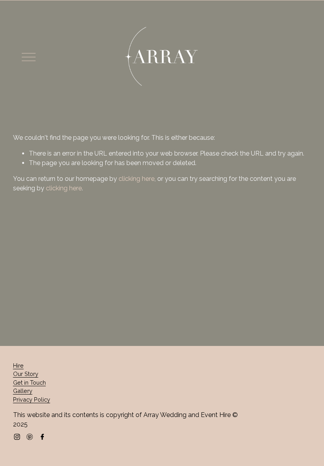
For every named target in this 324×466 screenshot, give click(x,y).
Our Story (25, 373)
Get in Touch (29, 382)
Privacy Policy (31, 399)
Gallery (22, 390)
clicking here (136, 178)
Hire (18, 365)
